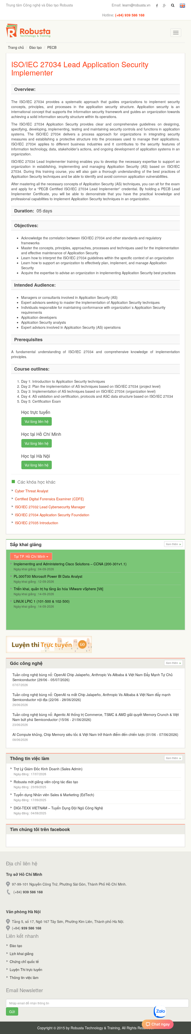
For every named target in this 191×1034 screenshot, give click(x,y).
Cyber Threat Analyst (31, 490)
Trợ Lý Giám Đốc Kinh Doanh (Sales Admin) (48, 768)
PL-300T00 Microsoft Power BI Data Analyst (48, 576)
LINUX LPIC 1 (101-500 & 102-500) (42, 601)
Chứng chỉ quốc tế (24, 961)
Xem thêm (172, 544)
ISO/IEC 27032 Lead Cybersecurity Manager (50, 506)
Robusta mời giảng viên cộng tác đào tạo (46, 781)
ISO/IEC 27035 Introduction (36, 522)
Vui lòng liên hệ (36, 421)
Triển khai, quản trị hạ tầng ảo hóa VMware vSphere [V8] (58, 588)
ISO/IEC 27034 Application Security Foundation (52, 514)
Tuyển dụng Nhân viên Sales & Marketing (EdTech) (54, 794)
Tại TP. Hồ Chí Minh (30, 556)
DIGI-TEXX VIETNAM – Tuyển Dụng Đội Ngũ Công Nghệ (58, 807)
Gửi (12, 1011)
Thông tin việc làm (24, 977)
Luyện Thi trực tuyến (26, 969)
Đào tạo (35, 47)
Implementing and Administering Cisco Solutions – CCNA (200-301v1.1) (70, 563)
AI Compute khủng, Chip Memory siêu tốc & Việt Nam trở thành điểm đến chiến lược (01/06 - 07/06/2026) (95, 734)
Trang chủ (16, 47)
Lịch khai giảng (21, 953)
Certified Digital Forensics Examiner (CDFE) (49, 498)
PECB (51, 47)
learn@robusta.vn (136, 4)
